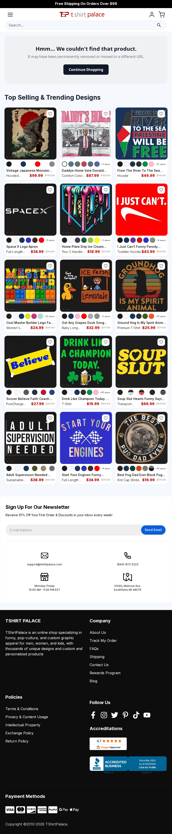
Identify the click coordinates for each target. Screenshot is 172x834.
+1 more (105, 240)
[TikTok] (136, 715)
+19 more (160, 316)
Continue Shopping (86, 69)
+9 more (50, 240)
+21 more (160, 164)
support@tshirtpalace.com (44, 564)
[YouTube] (146, 715)
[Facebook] (93, 715)
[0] (162, 15)
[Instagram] (104, 715)
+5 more (105, 164)
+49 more (105, 392)
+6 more (161, 240)
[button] (50, 114)
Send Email (153, 530)
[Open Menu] (10, 15)
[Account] (152, 15)
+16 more (160, 468)
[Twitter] (114, 715)
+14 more (49, 316)
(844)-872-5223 (127, 564)
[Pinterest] (125, 715)
